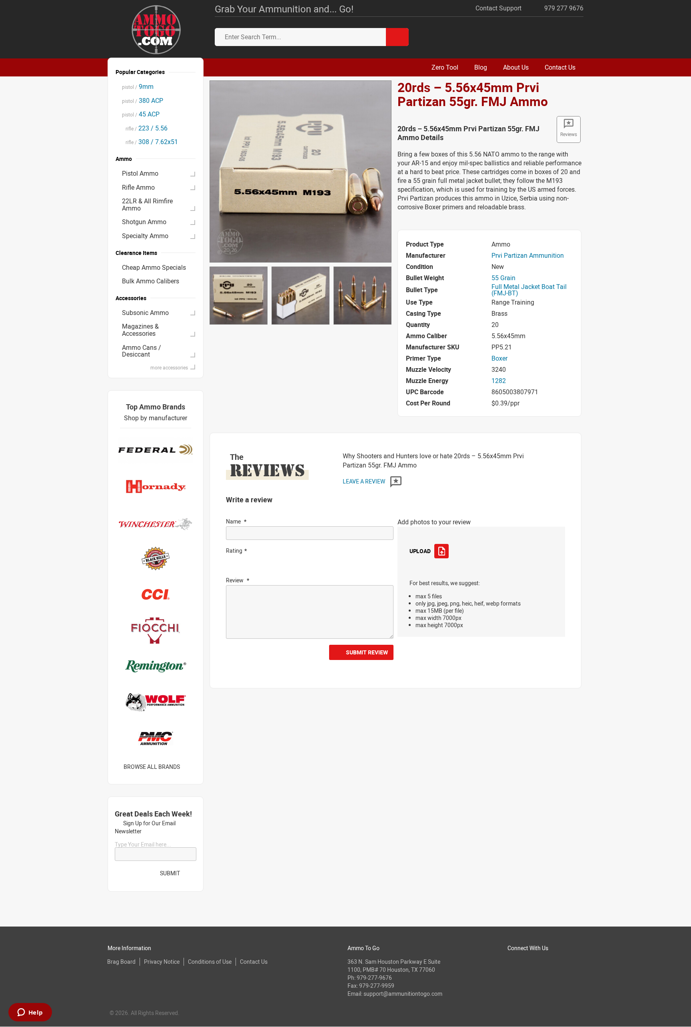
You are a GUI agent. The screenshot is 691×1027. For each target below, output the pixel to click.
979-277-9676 (374, 977)
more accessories (169, 367)
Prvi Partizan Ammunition (527, 255)
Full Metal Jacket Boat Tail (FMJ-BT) (529, 289)
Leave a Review (364, 481)
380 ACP (142, 100)
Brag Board (121, 961)
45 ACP (141, 114)
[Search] (397, 37)
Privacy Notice (162, 961)
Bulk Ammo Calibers (150, 281)
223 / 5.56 (145, 128)
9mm (138, 86)
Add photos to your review (434, 522)
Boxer (499, 358)
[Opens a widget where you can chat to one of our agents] (30, 1013)
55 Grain (503, 277)
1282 (498, 380)
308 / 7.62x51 (150, 141)
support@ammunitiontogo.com (402, 993)
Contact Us (254, 961)
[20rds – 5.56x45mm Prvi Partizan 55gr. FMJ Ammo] (300, 170)
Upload (419, 551)
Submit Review (367, 652)
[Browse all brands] (190, 766)
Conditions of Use (210, 961)
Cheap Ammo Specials (154, 267)
